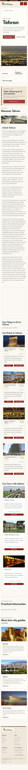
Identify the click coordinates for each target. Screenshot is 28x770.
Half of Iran (7, 569)
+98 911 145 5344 (18, 752)
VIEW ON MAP (18, 365)
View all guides (4, 623)
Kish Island (7, 708)
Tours (3, 742)
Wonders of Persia (9, 500)
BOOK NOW (14, 514)
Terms (10, 761)
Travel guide (4, 739)
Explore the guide (8, 36)
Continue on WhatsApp (19, 754)
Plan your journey (14, 101)
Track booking (17, 744)
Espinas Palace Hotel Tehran (10, 349)
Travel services (17, 737)
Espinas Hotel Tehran (10, 385)
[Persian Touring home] (7, 3)
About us (3, 750)
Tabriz (5, 676)
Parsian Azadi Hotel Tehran (9, 421)
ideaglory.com (8, 759)
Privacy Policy (4, 761)
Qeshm (5, 643)
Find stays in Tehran (20, 36)
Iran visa (16, 742)
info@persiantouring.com (19, 750)
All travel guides (8, 10)
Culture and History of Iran (11, 535)
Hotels (3, 737)
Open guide (6, 654)
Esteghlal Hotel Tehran (10, 457)
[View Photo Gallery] (14, 492)
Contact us (4, 752)
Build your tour (17, 739)
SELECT (9, 365)
